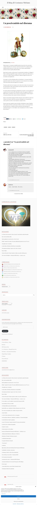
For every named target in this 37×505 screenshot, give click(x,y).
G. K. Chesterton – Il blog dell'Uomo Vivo (9, 349)
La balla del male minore (6, 438)
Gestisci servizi (3, 493)
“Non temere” (4, 443)
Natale (9, 127)
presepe (13, 127)
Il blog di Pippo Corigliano (6, 353)
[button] (35, 486)
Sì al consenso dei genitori (7, 457)
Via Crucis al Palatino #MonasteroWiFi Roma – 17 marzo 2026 (13, 255)
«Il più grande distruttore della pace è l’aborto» (11, 433)
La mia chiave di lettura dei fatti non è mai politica (11, 246)
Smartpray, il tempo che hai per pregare (9, 436)
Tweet (5, 118)
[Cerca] (34, 7)
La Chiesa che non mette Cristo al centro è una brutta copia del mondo (15, 234)
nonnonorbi (11, 149)
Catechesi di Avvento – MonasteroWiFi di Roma (11, 459)
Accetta (18, 496)
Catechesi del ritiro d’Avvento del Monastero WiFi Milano (12, 461)
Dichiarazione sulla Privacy (20, 503)
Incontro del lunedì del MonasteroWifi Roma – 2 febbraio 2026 (13, 431)
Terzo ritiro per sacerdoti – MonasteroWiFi (10, 454)
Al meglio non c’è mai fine (7, 243)
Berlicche (3, 344)
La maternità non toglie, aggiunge (8, 419)
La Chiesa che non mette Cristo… (12, 267)
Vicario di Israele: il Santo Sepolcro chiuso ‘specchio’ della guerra (14, 253)
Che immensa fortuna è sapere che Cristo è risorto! (11, 248)
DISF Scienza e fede (5, 346)
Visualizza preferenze (18, 501)
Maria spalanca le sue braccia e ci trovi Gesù (10, 239)
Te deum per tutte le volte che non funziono (10, 452)
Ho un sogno (4, 464)
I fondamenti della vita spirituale (8, 468)
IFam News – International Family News (9, 351)
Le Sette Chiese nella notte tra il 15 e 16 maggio (10, 415)
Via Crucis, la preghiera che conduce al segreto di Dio (12, 410)
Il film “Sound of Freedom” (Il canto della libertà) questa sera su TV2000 (15, 241)
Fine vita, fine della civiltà (6, 236)
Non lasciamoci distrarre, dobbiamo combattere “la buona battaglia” (15, 417)
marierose (10, 184)
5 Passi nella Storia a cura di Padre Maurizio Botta (11, 466)
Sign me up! (5, 331)
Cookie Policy (14, 503)
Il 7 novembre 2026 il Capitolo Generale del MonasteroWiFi (13, 401)
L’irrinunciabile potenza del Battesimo (9, 405)
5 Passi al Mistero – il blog (6, 342)
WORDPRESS (4, 360)
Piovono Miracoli (5, 358)
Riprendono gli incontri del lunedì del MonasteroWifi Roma (13, 447)
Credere (13, 62)
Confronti (4, 445)
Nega (18, 498)
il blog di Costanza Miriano (18, 2)
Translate (10, 304)
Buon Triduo (4, 250)
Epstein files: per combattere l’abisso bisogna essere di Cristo (13, 408)
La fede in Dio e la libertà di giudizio (8, 424)
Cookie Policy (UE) (10, 484)
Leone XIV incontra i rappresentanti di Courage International (13, 422)
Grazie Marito (4, 412)
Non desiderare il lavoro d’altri (7, 403)
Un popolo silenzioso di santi (7, 440)
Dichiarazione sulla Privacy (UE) (12, 476)
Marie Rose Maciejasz (7, 269)
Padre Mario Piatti (7, 271)
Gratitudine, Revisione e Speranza (8, 450)
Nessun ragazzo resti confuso (7, 429)
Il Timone (3, 356)
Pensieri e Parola (5, 426)
